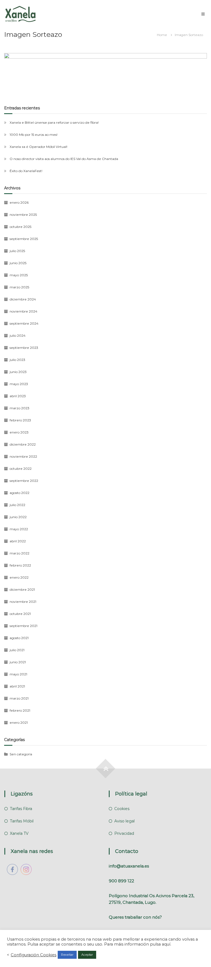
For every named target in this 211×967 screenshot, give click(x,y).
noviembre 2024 (23, 311)
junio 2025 (18, 263)
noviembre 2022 (23, 456)
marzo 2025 (19, 287)
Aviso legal (124, 821)
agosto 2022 (19, 493)
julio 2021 (17, 650)
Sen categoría (21, 754)
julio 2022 (17, 505)
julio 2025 (17, 251)
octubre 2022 (21, 468)
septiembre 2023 (24, 348)
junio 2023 (18, 372)
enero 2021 (19, 722)
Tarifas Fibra (21, 808)
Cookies (121, 808)
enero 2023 (19, 432)
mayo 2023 (19, 384)
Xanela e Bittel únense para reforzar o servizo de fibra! (54, 122)
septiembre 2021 (23, 626)
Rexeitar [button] (67, 955)
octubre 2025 (20, 227)
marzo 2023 (19, 408)
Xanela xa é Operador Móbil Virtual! (38, 147)
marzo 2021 (19, 698)
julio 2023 (17, 360)
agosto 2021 (19, 638)
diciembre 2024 (23, 299)
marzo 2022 (19, 553)
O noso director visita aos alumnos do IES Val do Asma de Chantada (64, 159)
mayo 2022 (19, 529)
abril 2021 (17, 686)
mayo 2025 (19, 275)
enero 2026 (19, 202)
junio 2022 (18, 517)
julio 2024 (18, 335)
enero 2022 (19, 577)
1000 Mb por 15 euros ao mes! (33, 134)
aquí (166, 944)
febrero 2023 (20, 420)
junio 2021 (18, 662)
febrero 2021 (20, 710)
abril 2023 (18, 396)
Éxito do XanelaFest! (26, 171)
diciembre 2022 (23, 444)
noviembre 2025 (23, 214)
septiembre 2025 (24, 239)
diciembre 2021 (22, 589)
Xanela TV (19, 833)
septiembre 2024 (24, 323)
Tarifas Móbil (22, 821)
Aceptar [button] (87, 955)
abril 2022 (18, 541)
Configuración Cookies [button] (33, 954)
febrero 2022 (20, 565)
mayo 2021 (18, 674)
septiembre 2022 (24, 481)
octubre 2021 (20, 614)
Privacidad (124, 833)
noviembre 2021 (23, 601)
